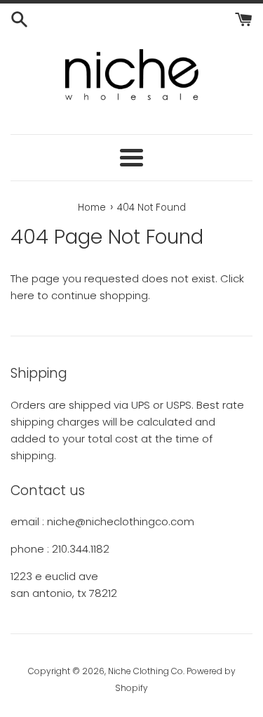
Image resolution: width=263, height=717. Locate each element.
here (22, 295)
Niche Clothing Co (145, 671)
